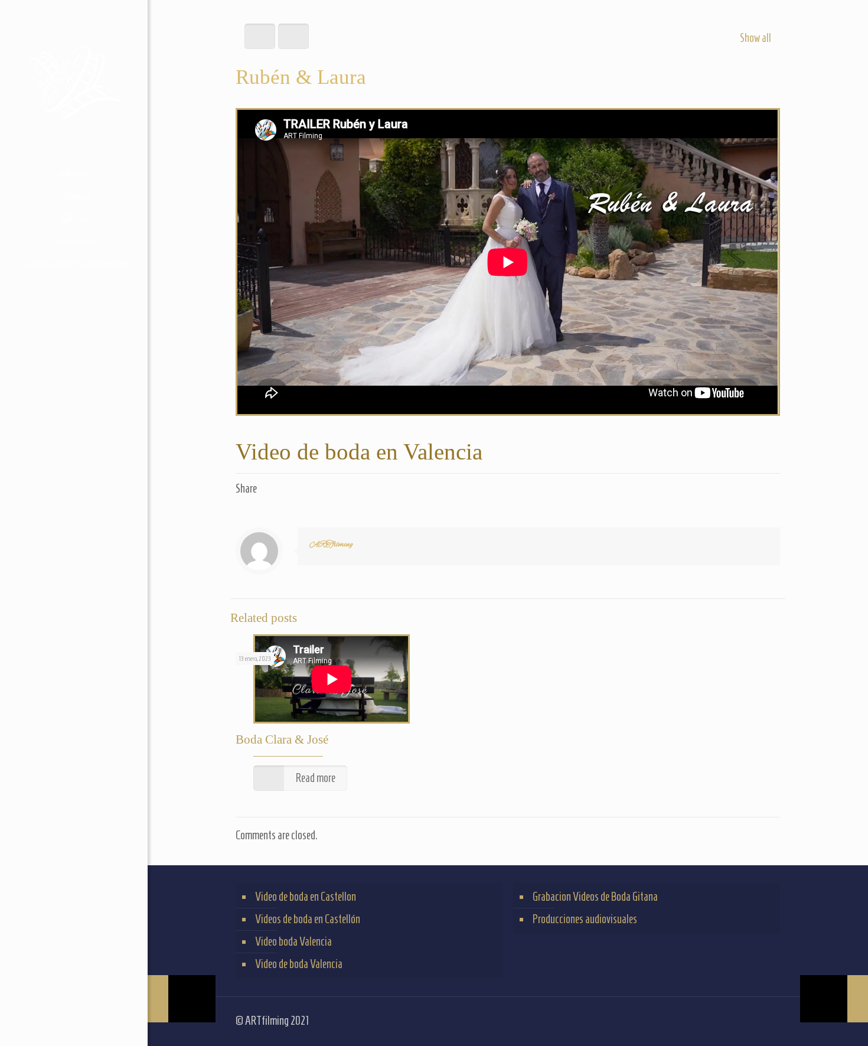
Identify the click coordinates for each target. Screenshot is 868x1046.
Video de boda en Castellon (305, 896)
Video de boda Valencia (298, 963)
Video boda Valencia (293, 941)
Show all (755, 37)
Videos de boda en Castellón (307, 919)
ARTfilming (331, 544)
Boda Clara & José (282, 739)
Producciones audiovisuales (585, 919)
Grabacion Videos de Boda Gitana (595, 896)
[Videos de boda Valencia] (74, 81)
